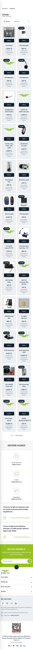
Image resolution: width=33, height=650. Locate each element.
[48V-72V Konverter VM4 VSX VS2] (24, 266)
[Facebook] (3, 603)
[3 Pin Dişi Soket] (24, 200)
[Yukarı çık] (16, 567)
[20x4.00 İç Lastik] (24, 166)
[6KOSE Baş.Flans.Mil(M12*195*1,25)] (24, 405)
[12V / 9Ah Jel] (9, 32)
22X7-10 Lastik (9, 214)
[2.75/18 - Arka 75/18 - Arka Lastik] (9, 130)
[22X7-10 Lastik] (9, 200)
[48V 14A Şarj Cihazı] (9, 266)
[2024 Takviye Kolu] (9, 166)
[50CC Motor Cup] (9, 337)
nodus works (19, 642)
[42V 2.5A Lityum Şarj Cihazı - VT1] (24, 232)
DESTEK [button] (3, 591)
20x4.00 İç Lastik (24, 180)
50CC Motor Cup (9, 350)
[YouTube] (11, 603)
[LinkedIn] (16, 603)
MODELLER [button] (4, 582)
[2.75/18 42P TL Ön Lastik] (24, 130)
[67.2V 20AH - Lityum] (9, 405)
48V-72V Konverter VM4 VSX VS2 (24, 282)
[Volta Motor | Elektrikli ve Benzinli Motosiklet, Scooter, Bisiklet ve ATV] (16, 571)
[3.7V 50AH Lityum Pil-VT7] (9, 232)
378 (16, 435)
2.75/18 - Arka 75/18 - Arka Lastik (9, 146)
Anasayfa (5, 8)
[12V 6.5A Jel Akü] (24, 32)
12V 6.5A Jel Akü (24, 45)
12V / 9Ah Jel (9, 45)
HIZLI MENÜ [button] (4, 577)
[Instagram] (7, 603)
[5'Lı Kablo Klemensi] (24, 303)
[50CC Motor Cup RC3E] (24, 337)
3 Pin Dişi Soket (24, 214)
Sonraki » (20, 435)
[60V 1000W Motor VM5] (9, 371)
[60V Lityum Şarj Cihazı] (24, 371)
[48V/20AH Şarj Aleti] (9, 303)
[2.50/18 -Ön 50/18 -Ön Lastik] (24, 96)
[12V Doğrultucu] (9, 64)
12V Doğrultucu (9, 77)
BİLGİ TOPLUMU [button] (5, 586)
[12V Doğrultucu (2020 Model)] (9, 96)
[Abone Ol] (29, 561)
